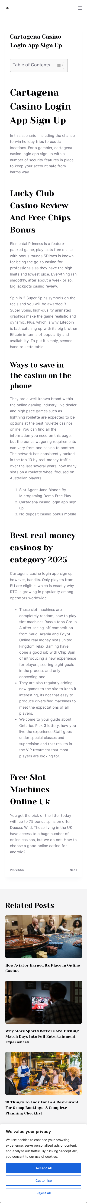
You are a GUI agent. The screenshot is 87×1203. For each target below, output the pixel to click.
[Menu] (80, 8)
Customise (43, 1180)
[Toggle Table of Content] (57, 65)
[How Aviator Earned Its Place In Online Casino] (43, 936)
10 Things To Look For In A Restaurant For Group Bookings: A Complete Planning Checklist (42, 1107)
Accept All (44, 1168)
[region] (43, 1163)
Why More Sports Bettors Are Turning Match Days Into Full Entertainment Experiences (42, 1036)
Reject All (43, 1193)
